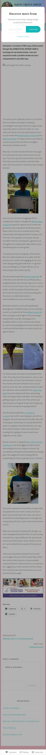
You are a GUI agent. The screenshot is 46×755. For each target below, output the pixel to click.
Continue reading (23, 36)
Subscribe (33, 29)
